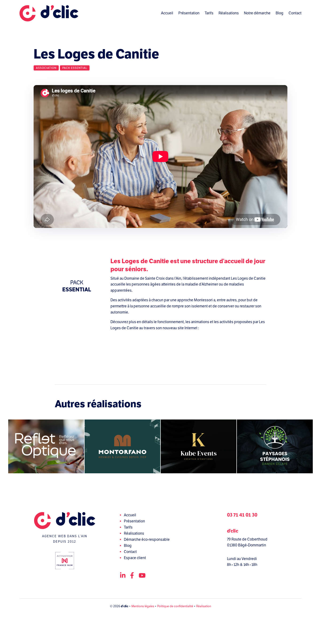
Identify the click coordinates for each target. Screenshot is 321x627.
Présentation (189, 13)
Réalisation (203, 606)
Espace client (135, 558)
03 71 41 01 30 (242, 515)
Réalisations (229, 13)
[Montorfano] (122, 446)
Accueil (167, 13)
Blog (279, 13)
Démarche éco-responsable (147, 539)
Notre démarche (257, 13)
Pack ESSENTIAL (74, 68)
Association (46, 68)
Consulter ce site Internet (188, 349)
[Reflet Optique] (46, 446)
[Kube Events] (198, 446)
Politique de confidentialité (175, 606)
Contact (295, 13)
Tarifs (209, 13)
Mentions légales (142, 606)
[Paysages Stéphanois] (275, 446)
